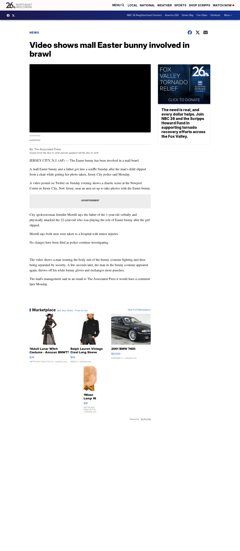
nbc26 (14, 15)
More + (228, 15)
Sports (180, 5)
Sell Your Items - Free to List (72, 310)
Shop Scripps (199, 5)
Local (132, 5)
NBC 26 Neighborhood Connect (144, 15)
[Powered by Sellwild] (146, 419)
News (34, 32)
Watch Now (222, 5)
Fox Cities (202, 15)
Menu (116, 5)
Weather (164, 5)
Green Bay (187, 15)
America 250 (172, 15)
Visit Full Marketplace (139, 310)
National (147, 5)
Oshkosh (215, 15)
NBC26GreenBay (9, 15)
